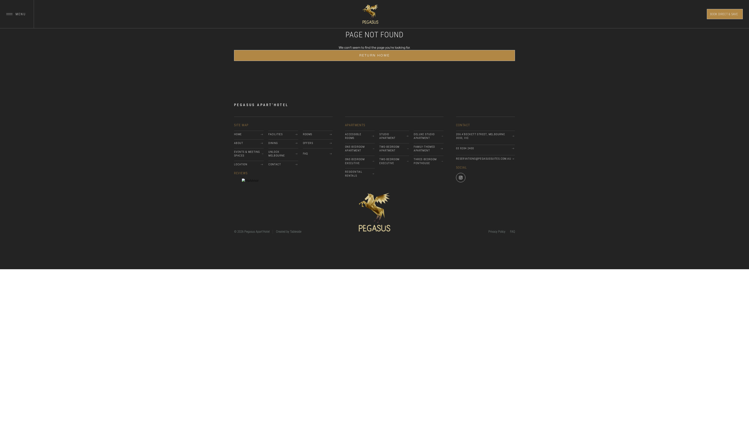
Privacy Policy (496, 231)
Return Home (374, 55)
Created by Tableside (288, 231)
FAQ (512, 231)
